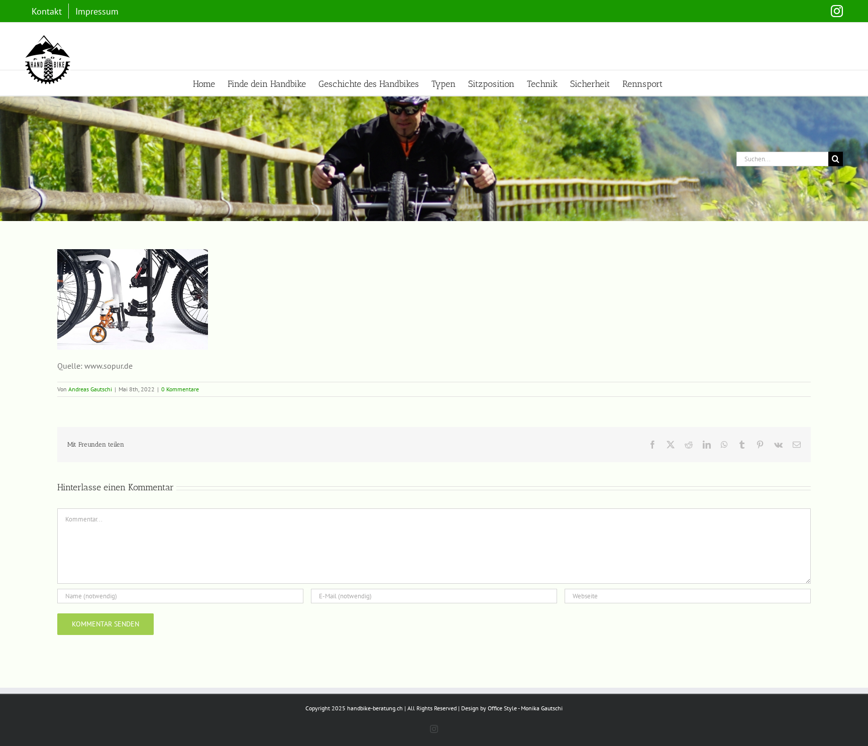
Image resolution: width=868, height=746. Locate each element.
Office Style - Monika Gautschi (525, 708)
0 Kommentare (180, 389)
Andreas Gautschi (90, 389)
